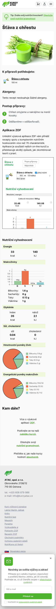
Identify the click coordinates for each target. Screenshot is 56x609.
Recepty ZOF (11, 534)
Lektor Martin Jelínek (14, 510)
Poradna (8, 524)
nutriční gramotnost (28, 445)
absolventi (32, 457)
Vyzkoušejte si (11, 527)
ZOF (32, 422)
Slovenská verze (18, 551)
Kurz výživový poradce (15, 506)
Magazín (9, 520)
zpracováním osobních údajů (30, 602)
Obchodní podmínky (14, 537)
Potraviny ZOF (11, 530)
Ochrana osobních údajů (16, 541)
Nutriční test (10, 517)
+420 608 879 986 (19, 492)
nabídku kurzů (28, 434)
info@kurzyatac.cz (23, 495)
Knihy (7, 513)
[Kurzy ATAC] (10, 4)
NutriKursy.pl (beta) (14, 544)
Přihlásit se (28, 596)
